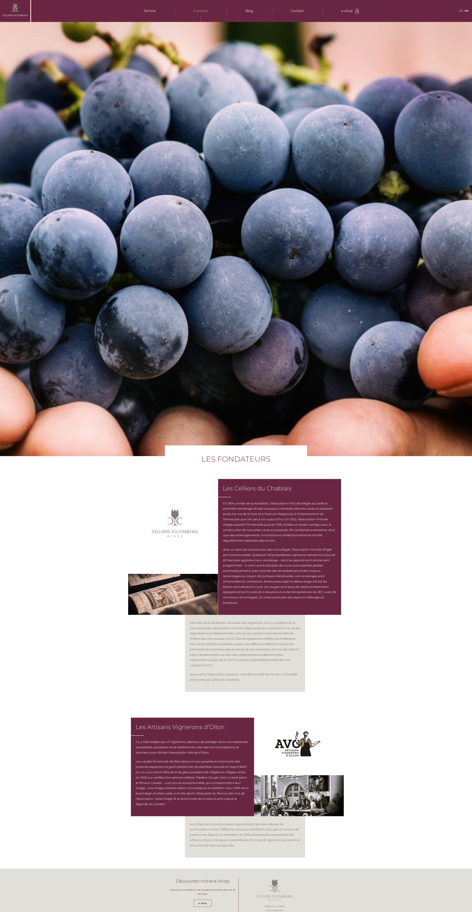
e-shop (347, 11)
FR (466, 11)
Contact (297, 11)
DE (461, 11)
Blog (249, 11)
